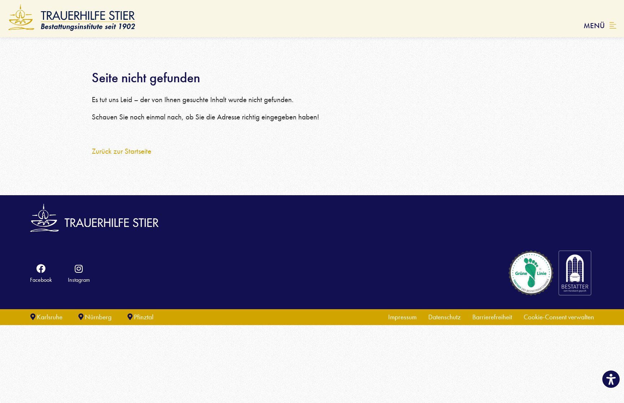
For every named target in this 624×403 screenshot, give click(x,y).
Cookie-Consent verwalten (559, 317)
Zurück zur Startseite (121, 151)
